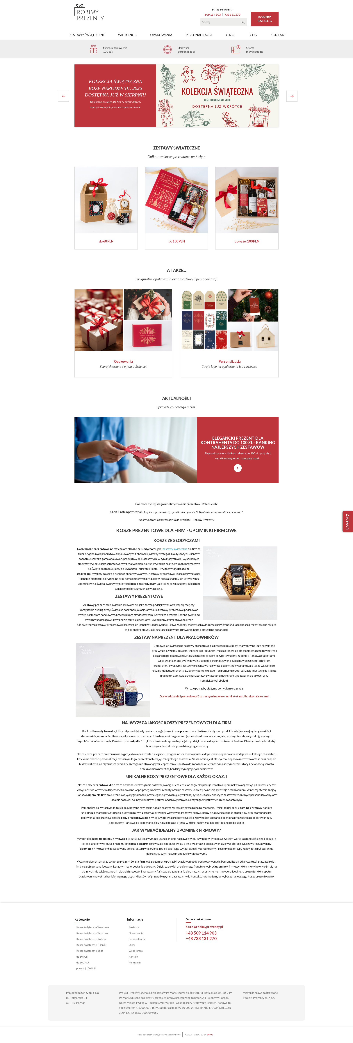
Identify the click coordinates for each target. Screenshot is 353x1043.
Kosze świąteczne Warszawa (92, 927)
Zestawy (134, 927)
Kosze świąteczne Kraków (91, 938)
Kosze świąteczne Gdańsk (91, 944)
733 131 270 (232, 14)
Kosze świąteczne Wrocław (92, 933)
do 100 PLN (83, 962)
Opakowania (161, 35)
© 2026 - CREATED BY (199, 1034)
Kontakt (278, 35)
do (106, 241)
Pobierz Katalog (265, 18)
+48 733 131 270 (201, 938)
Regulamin (135, 962)
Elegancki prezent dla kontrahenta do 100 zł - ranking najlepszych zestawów (238, 442)
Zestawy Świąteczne (87, 35)
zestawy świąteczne (175, 548)
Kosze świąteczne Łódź (89, 950)
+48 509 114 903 (201, 933)
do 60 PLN (82, 956)
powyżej (247, 241)
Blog (253, 35)
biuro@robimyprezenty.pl (204, 927)
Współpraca (136, 950)
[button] (73, 95)
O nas (230, 35)
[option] (176, 95)
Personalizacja (199, 35)
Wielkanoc (127, 35)
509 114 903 (213, 14)
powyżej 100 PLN (86, 968)
